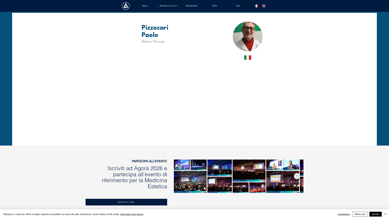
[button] (168, 6)
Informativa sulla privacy (131, 214)
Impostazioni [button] (344, 214)
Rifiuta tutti (360, 214)
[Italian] (256, 6)
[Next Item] (297, 176)
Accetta (375, 214)
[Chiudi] (385, 214)
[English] (263, 6)
